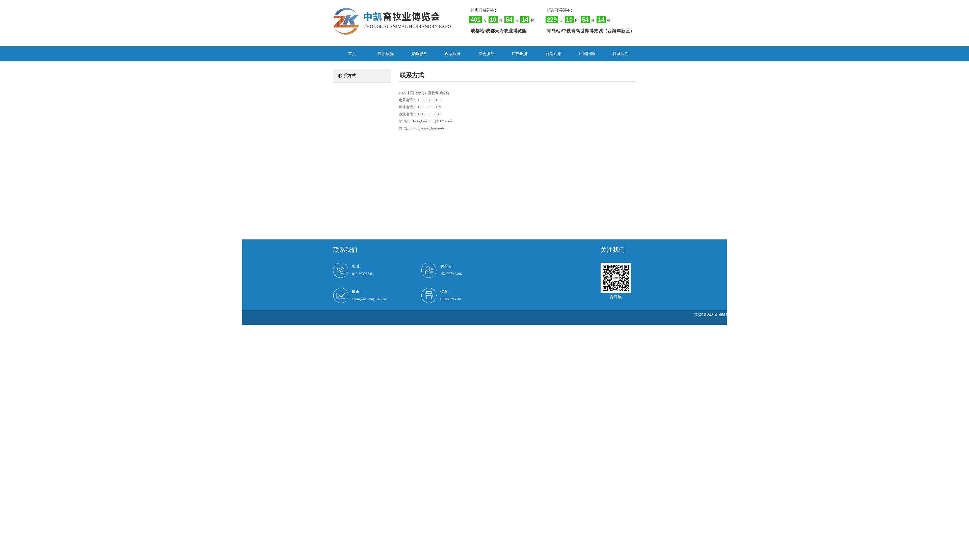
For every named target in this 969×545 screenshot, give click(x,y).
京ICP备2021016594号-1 (714, 315)
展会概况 (386, 53)
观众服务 (453, 53)
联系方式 (347, 75)
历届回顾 (587, 53)
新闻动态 (553, 53)
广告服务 (520, 53)
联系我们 (620, 53)
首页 (352, 53)
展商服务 (419, 53)
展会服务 (486, 53)
